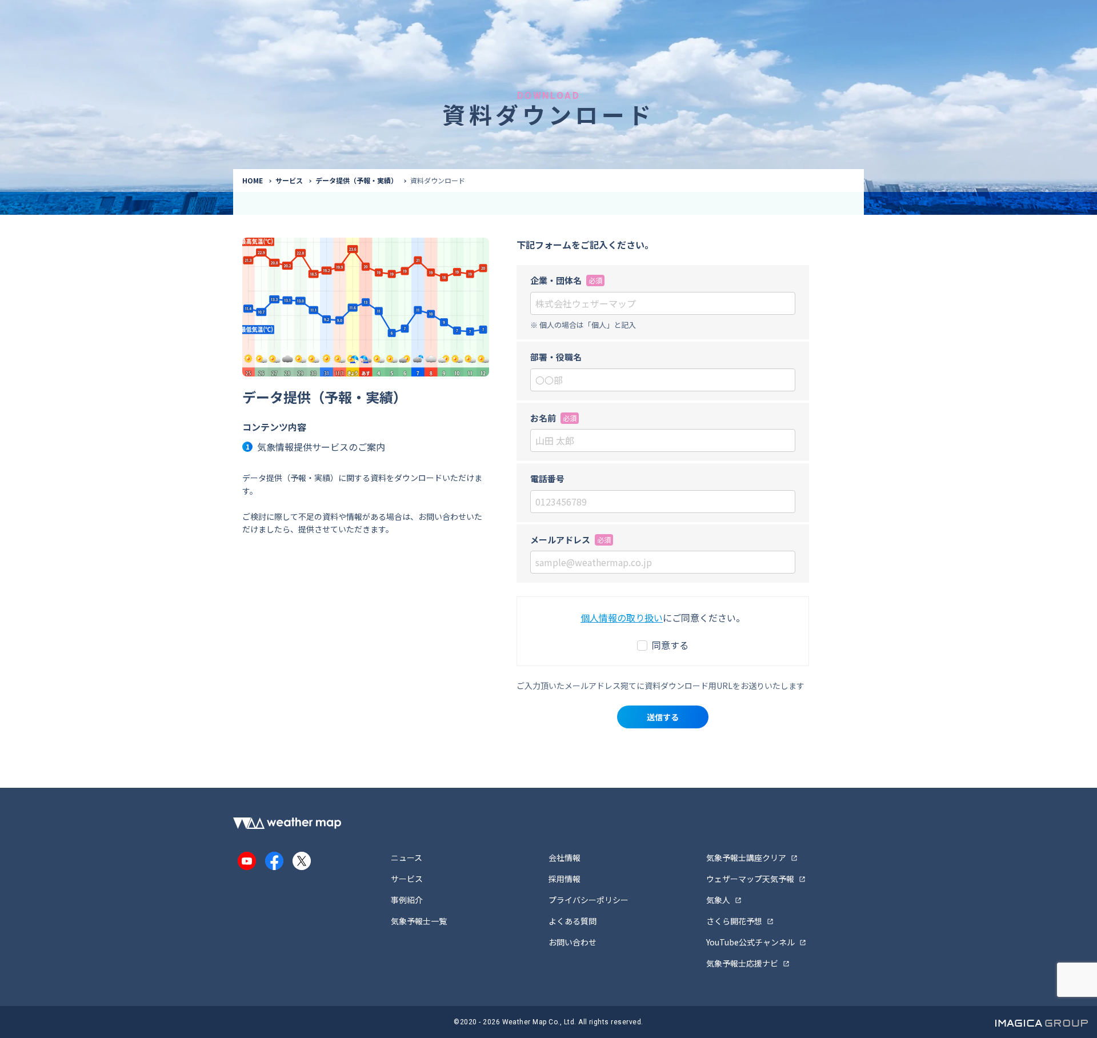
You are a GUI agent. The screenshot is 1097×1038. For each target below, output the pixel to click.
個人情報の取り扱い (621, 617)
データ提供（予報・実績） (356, 180)
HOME (252, 180)
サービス (289, 180)
